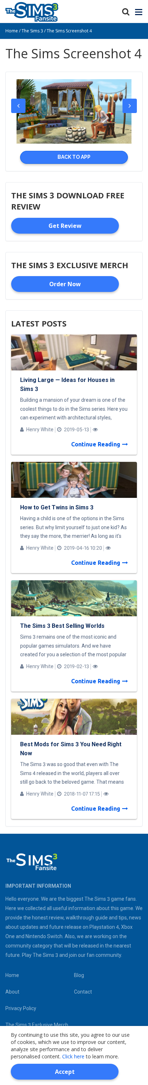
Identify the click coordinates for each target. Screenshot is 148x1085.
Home (12, 975)
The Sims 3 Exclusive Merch (36, 1025)
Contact (83, 992)
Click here (73, 1056)
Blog (79, 975)
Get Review (65, 226)
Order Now (65, 284)
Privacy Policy (20, 1008)
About (12, 992)
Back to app (74, 157)
